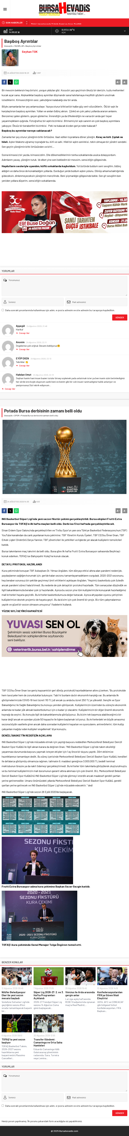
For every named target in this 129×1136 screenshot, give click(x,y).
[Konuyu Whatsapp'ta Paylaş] (16, 82)
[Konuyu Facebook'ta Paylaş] (4, 82)
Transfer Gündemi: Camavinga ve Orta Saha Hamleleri (48, 1042)
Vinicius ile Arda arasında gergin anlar (80, 994)
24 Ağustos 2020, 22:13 (43, 375)
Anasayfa (8, 46)
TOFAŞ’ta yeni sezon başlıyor (13, 1041)
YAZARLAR (19, 46)
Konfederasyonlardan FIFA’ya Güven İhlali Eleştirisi (109, 995)
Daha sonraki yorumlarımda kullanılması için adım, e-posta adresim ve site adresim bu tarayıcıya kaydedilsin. (60, 310)
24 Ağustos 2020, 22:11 (36, 342)
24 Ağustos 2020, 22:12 (41, 358)
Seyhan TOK (30, 51)
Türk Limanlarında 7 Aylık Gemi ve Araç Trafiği (56, 22)
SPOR (16, 415)
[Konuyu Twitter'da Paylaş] (10, 82)
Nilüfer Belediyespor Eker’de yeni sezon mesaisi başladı (14, 995)
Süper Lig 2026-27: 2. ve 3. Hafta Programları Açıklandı (49, 995)
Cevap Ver (24, 333)
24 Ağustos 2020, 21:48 (37, 326)
